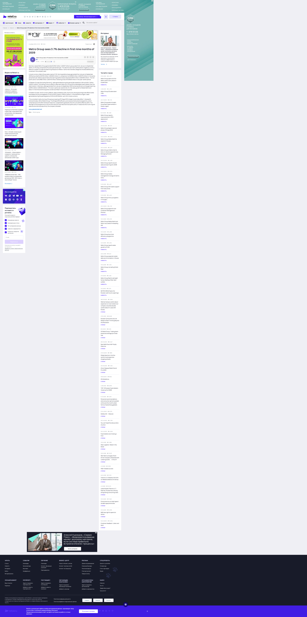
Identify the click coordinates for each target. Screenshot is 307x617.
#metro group (36, 112)
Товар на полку (86, 573)
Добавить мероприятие (88, 589)
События (26, 560)
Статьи (7, 563)
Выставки (25, 568)
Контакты (108, 600)
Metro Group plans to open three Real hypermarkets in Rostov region (108, 104)
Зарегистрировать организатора (87, 585)
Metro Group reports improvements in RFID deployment (107, 117)
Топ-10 (101, 585)
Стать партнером (104, 568)
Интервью (7, 568)
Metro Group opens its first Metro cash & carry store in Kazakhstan (108, 80)
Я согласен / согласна (88, 611)
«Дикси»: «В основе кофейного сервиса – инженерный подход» (11, 91)
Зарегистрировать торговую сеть (28, 583)
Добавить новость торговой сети (28, 588)
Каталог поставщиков (65, 568)
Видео (101, 571)
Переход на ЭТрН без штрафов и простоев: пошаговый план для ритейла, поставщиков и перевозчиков (14, 112)
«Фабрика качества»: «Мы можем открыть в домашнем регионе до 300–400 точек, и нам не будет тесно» (13, 177)
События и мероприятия (14, 229)
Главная (5, 28)
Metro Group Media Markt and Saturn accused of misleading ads (109, 223)
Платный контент (86, 571)
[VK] (27, 17)
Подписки (7, 585)
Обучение (44, 560)
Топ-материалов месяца (14, 226)
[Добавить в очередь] (90, 57)
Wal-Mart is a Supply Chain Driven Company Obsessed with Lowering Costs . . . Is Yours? (110, 457)
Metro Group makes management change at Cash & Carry (110, 176)
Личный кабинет (11, 580)
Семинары (44, 563)
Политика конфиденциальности (62, 599)
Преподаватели (45, 570)
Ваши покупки (8, 583)
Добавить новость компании (46, 588)
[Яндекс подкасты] (45, 17)
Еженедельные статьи (13, 223)
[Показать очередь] (93, 57)
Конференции (26, 571)
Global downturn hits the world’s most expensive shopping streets (108, 357)
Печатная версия (86, 568)
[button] (38, 23)
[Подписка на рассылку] (25, 17)
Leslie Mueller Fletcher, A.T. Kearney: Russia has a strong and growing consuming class (109, 490)
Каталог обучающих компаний (46, 566)
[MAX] (30, 17)
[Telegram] (32, 17)
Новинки (102, 583)
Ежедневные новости (13, 220)
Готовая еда (103, 566)
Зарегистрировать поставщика (46, 583)
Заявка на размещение (88, 563)
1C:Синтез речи (90, 61)
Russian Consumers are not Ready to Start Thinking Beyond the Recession (110, 320)
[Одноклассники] (35, 17)
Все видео (8, 183)
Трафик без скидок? (105, 588)
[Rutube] (40, 17)
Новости (12, 28)
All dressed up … (105, 379)
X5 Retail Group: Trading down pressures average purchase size (109, 333)
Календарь (26, 563)
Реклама (85, 560)
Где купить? (103, 591)
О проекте (87, 600)
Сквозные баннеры (87, 566)
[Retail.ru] (12, 16)
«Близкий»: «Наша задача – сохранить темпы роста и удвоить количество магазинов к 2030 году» (13, 154)
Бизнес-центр (64, 560)
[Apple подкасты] (50, 17)
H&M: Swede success (107, 468)
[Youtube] (37, 17)
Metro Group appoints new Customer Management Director (108, 210)
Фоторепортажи (9, 573)
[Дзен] (42, 17)
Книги (102, 580)
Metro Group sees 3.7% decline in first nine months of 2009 (52, 57)
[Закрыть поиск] (82, 24)
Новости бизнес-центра (65, 563)
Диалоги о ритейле (105, 563)
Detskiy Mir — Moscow (107, 414)
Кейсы (6, 571)
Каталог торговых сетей (65, 566)
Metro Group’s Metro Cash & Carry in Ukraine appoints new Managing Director (109, 152)
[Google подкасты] (48, 17)
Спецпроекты (105, 560)
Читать (103, 64)
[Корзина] (106, 17)
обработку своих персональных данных (14, 249)
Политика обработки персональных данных (65, 601)
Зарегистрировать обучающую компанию (65, 585)
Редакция (97, 600)
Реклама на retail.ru (9, 32)
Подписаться (14, 241)
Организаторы (27, 566)
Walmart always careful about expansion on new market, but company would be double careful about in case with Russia (109, 305)
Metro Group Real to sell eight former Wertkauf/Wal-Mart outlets (109, 280)
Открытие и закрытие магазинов (13, 232)
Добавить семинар (64, 589)
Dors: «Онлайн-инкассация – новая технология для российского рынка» (13, 133)
